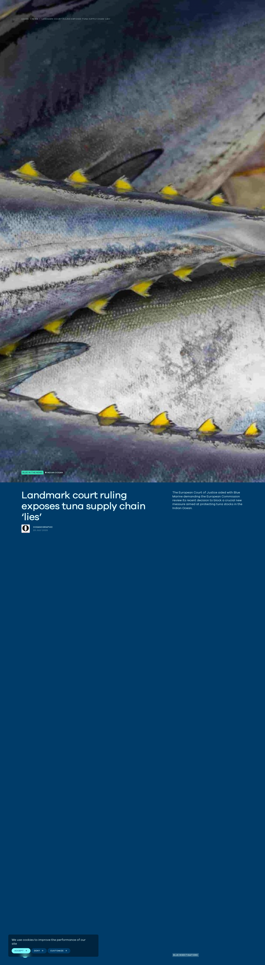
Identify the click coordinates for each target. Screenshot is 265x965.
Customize (56, 951)
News (35, 19)
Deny (37, 951)
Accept (19, 951)
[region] (53, 946)
